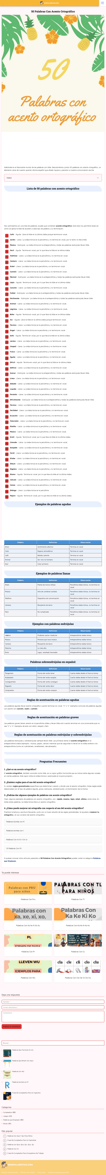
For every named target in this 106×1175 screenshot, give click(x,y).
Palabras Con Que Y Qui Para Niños (19, 1136)
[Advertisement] (53, 149)
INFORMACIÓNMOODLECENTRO (58, 1172)
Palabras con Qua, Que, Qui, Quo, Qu (20, 1144)
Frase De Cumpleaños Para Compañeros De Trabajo (25, 1153)
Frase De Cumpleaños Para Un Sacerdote (21, 1140)
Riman (5, 1123)
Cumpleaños (7, 1112)
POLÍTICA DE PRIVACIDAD (10, 1172)
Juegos (5, 1116)
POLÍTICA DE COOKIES (27, 1172)
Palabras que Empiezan (11, 1120)
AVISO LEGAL (41, 1172)
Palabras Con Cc (13, 1149)
